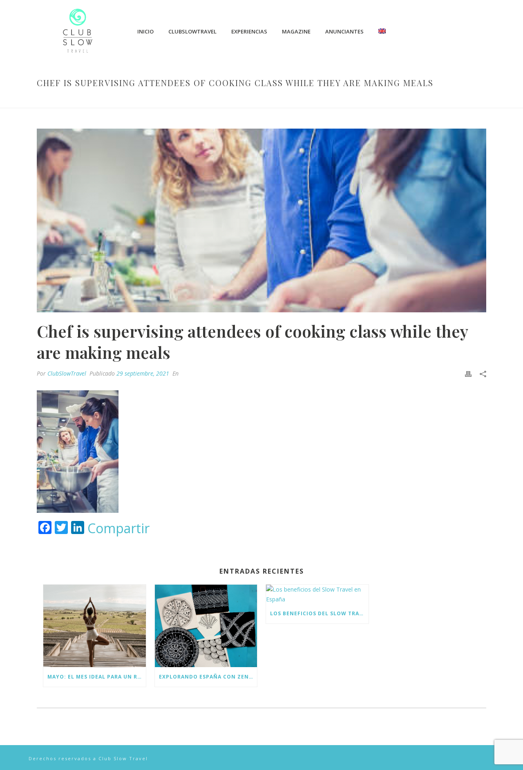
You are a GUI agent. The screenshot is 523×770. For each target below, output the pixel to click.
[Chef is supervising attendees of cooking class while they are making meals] (261, 220)
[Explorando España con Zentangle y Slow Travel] (206, 626)
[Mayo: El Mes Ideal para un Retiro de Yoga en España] (94, 626)
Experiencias (249, 31)
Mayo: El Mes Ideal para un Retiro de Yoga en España (96, 676)
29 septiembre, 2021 (142, 373)
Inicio (145, 31)
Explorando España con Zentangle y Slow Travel (208, 676)
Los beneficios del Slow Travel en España (319, 613)
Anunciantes (344, 31)
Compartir (118, 528)
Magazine (296, 31)
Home (187, 100)
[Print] (468, 373)
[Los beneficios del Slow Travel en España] (317, 594)
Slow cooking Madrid (230, 100)
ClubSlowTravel (192, 31)
